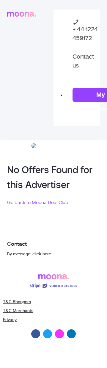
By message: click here (29, 253)
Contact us (83, 61)
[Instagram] (59, 333)
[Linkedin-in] (71, 333)
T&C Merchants (18, 310)
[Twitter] (47, 333)
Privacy (10, 319)
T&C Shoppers (17, 301)
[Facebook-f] (35, 333)
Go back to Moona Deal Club (37, 202)
